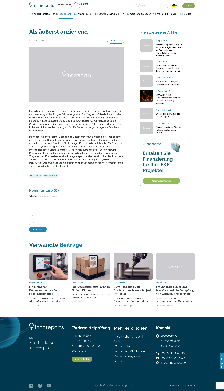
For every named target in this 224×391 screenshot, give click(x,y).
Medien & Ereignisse (127, 356)
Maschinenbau (115, 41)
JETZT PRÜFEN (82, 359)
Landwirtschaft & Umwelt (130, 351)
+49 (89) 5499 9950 (173, 357)
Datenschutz (189, 386)
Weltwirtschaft (123, 346)
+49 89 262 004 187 (173, 353)
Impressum (175, 386)
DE (177, 6)
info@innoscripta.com (175, 362)
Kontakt (188, 6)
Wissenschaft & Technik (129, 336)
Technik (119, 341)
